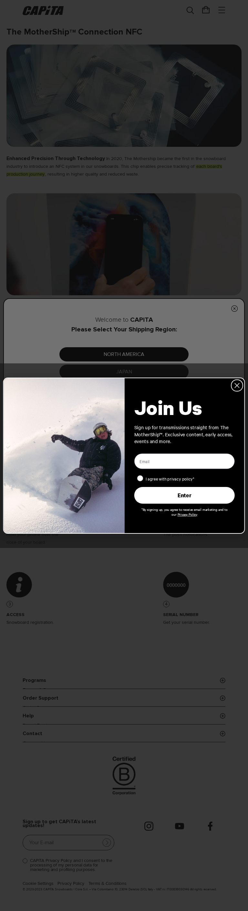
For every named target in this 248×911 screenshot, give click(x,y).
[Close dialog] (237, 385)
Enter (184, 495)
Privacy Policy (187, 514)
